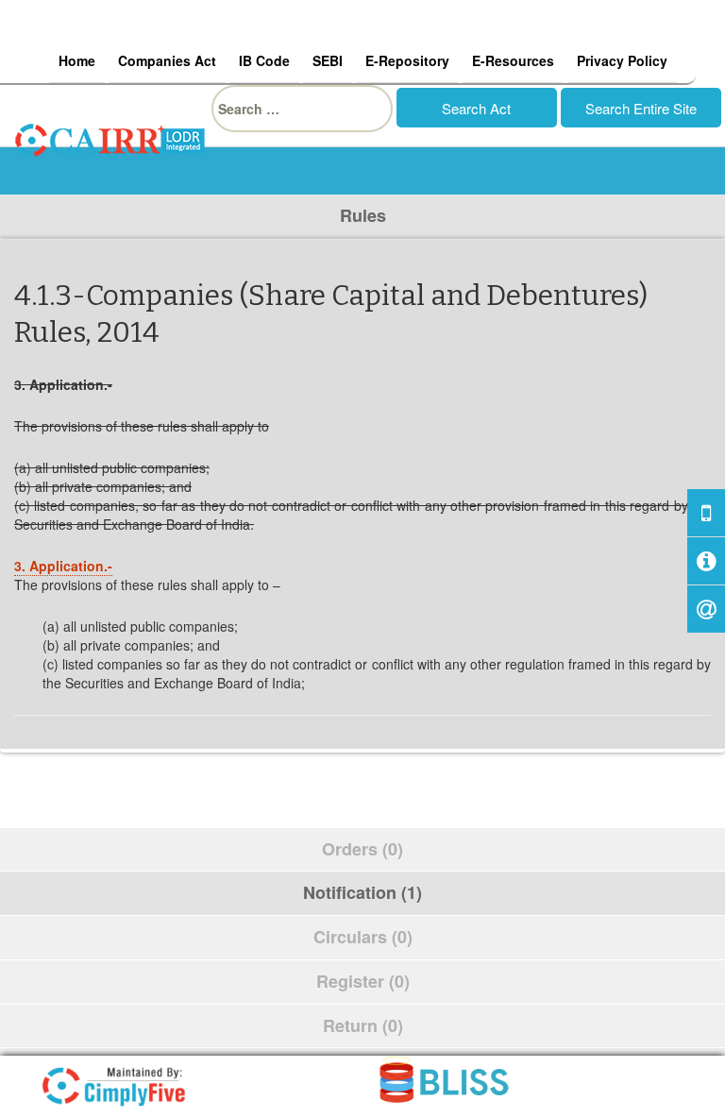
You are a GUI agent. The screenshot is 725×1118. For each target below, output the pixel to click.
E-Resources (513, 60)
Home (77, 60)
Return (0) (363, 1025)
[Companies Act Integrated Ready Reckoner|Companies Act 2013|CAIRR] (110, 137)
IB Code (264, 60)
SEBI (327, 60)
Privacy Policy (622, 60)
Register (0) (363, 981)
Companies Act (167, 60)
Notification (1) (362, 892)
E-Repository (407, 60)
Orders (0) (362, 849)
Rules (363, 215)
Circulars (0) (363, 936)
